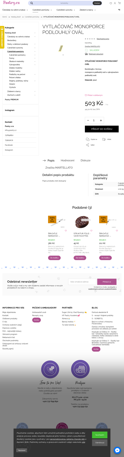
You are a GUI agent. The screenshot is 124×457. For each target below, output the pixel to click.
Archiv (36, 320)
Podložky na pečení (17, 74)
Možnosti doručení (96, 54)
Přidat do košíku (101, 129)
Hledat (97, 3)
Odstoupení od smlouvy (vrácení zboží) (15, 345)
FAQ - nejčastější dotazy (11, 331)
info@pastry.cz (10, 130)
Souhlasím (99, 435)
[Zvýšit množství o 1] (101, 120)
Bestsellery (11, 40)
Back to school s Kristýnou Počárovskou (102, 323)
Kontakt (5, 315)
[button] (117, 450)
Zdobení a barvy (14, 91)
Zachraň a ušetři (13, 95)
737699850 (9, 135)
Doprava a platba (9, 328)
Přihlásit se (107, 282)
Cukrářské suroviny (15, 48)
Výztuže (12, 87)
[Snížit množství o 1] (88, 120)
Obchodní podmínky (10, 340)
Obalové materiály (16, 61)
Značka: (92, 46)
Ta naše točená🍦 (69, 325)
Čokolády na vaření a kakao (18, 37)
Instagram (9, 150)
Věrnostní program (9, 334)
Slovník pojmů (7, 349)
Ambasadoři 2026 (39, 312)
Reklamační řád (8, 337)
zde (83, 442)
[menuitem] (15, 9)
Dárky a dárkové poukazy (17, 44)
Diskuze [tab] (85, 160)
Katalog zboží (10, 33)
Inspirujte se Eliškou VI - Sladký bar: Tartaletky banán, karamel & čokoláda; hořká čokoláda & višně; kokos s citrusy (105, 335)
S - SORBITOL (97, 319)
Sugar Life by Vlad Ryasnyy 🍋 (74, 312)
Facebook (9, 145)
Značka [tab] (59, 167)
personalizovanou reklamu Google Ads (67, 439)
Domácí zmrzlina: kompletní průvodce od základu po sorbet (104, 328)
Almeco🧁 (66, 319)
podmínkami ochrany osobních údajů (102, 289)
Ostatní (12, 84)
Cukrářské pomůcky (15, 51)
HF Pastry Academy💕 (71, 315)
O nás (4, 322)
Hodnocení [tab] (67, 160)
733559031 (9, 140)
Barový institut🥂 (68, 322)
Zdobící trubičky (15, 68)
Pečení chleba (15, 77)
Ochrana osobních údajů (12, 325)
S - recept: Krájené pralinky (102, 315)
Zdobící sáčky (14, 71)
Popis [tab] (51, 160)
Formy (11, 58)
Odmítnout (99, 443)
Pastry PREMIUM (11, 100)
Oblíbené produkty (9, 319)
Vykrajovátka (14, 65)
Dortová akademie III (100, 312)
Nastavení (21, 450)
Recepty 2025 (37, 315)
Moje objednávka (9, 312)
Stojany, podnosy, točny (18, 81)
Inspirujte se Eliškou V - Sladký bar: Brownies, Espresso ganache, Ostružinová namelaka (106, 343)
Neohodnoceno (103, 39)
